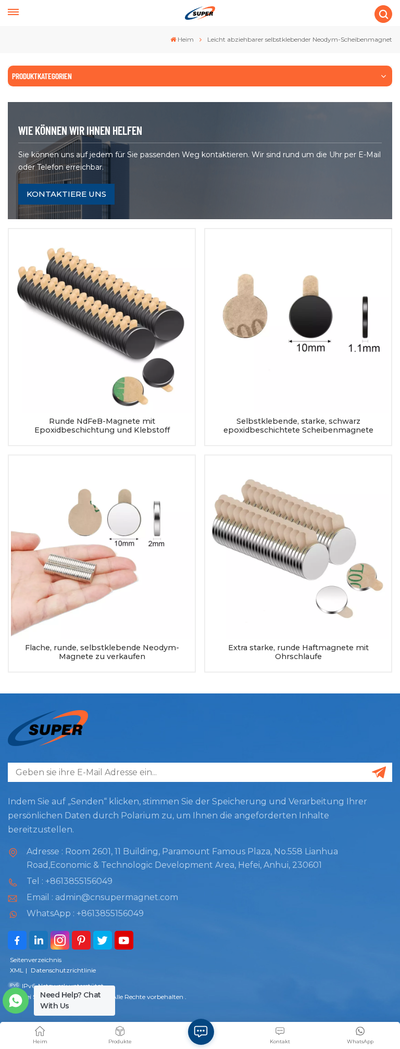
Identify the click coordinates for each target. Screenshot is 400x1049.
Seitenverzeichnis (35, 960)
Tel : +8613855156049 (70, 881)
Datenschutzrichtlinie (63, 970)
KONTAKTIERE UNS (66, 194)
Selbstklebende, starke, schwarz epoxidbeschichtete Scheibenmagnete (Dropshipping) (298, 426)
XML (16, 970)
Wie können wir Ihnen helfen (80, 130)
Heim (186, 39)
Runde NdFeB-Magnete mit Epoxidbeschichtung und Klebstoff (102, 426)
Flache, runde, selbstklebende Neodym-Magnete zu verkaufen (102, 652)
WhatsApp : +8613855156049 (85, 913)
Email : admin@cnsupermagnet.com (102, 897)
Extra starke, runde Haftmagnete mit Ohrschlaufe (298, 652)
